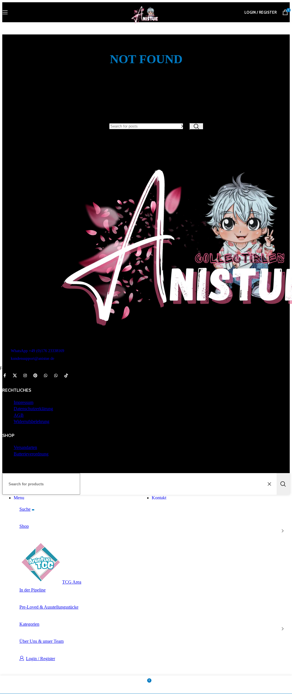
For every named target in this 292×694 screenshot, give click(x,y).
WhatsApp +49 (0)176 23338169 (37, 351)
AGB (19, 415)
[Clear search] (184, 126)
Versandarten (25, 447)
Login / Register (40, 658)
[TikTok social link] (66, 376)
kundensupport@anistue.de (32, 358)
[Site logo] (146, 23)
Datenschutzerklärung (33, 408)
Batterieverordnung (31, 453)
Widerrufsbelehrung (31, 421)
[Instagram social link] (25, 376)
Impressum (23, 402)
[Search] (196, 126)
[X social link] (15, 376)
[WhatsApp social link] (45, 376)
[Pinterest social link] (35, 376)
